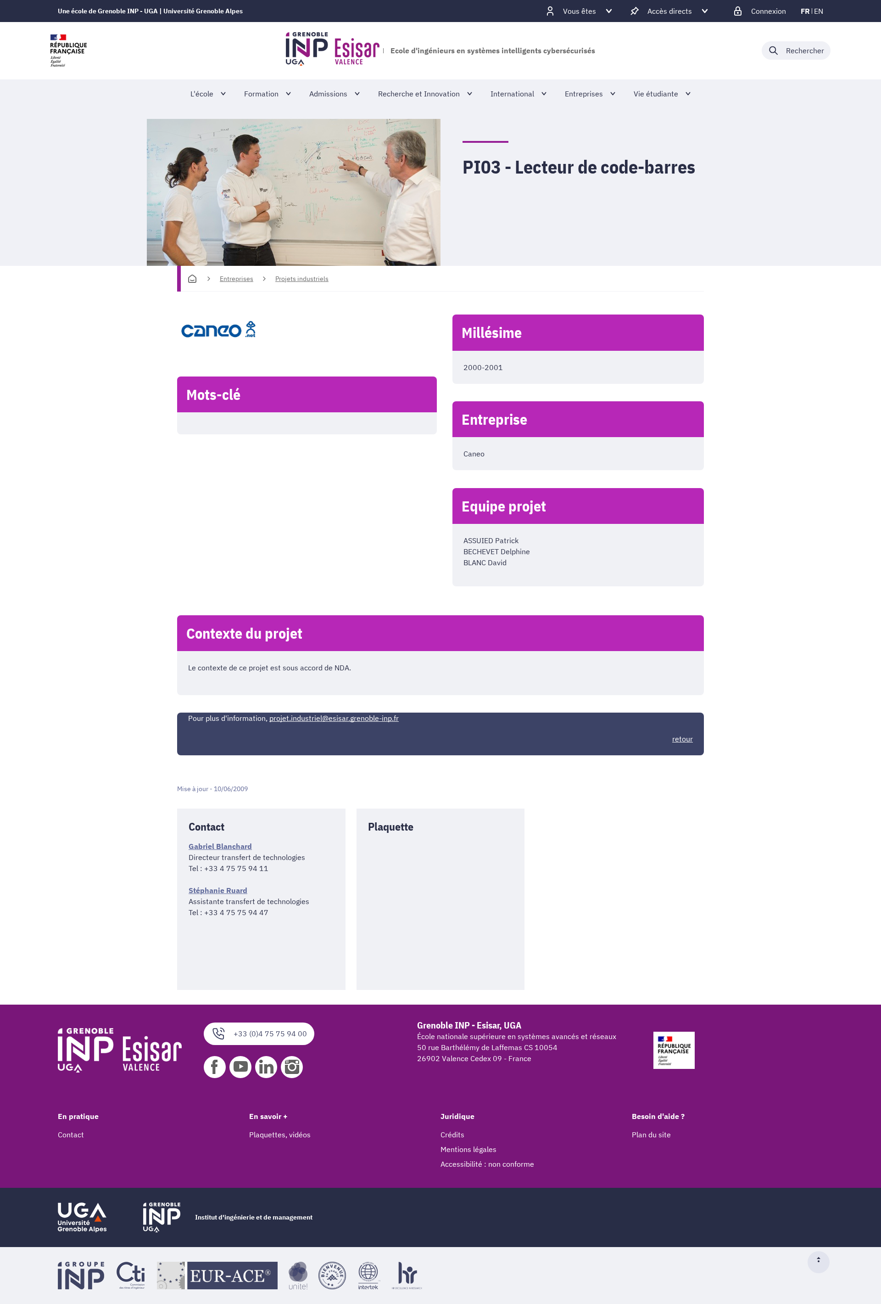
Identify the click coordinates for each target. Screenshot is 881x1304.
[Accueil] (192, 278)
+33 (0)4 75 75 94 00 (270, 1033)
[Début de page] (822, 1262)
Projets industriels (302, 279)
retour (682, 738)
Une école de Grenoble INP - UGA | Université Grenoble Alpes (150, 11)
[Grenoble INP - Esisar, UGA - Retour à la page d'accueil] (332, 50)
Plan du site (651, 1134)
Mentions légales (468, 1149)
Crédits (452, 1134)
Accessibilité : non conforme (487, 1164)
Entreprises (236, 279)
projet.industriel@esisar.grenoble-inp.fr (334, 718)
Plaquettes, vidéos (280, 1134)
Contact (71, 1134)
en (818, 11)
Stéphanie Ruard (218, 890)
